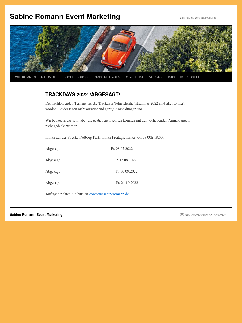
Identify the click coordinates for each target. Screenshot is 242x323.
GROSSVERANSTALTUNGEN (99, 77)
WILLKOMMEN (25, 77)
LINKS (170, 77)
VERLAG (155, 77)
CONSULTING (134, 77)
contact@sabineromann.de (109, 193)
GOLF (69, 77)
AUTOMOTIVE (51, 77)
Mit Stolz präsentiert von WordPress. (205, 214)
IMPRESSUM (189, 77)
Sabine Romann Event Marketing (65, 16)
